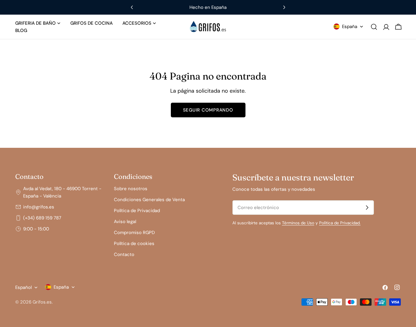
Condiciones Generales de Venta (149, 200)
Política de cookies (134, 243)
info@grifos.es (38, 207)
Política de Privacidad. (340, 223)
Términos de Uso (298, 223)
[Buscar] (374, 27)
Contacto (124, 254)
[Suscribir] (367, 207)
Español (23, 287)
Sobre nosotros (130, 189)
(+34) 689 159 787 (42, 218)
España (349, 26)
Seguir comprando (208, 110)
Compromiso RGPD (134, 232)
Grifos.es (42, 302)
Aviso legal (125, 222)
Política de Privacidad (137, 211)
